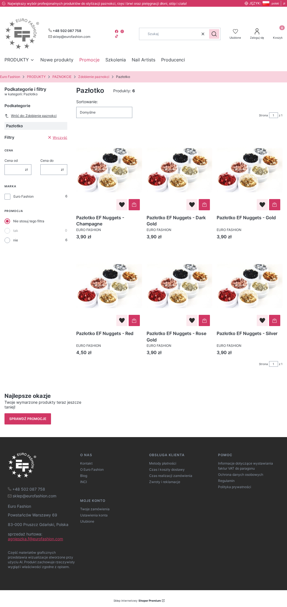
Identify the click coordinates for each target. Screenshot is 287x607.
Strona (263, 115)
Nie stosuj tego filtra (28, 221)
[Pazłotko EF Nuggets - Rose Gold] (179, 286)
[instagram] (123, 31)
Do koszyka (134, 204)
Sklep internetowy (137, 600)
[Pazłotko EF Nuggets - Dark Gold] (179, 170)
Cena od (11, 160)
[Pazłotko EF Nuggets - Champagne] (109, 170)
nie (15, 240)
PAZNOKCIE (61, 77)
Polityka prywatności (234, 487)
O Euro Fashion (92, 469)
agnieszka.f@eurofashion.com (35, 538)
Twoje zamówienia (95, 509)
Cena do (47, 160)
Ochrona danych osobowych (240, 474)
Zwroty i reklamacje (164, 482)
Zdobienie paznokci (93, 77)
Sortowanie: (87, 101)
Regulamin (226, 481)
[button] (214, 34)
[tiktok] (117, 36)
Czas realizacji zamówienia (170, 476)
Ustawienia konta (94, 515)
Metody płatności (162, 463)
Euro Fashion (10, 77)
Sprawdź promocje (27, 419)
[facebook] (117, 31)
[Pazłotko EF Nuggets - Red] (109, 286)
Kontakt (86, 463)
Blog (83, 476)
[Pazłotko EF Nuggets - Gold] (250, 170)
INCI (83, 482)
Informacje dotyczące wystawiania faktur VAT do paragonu (245, 465)
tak (15, 231)
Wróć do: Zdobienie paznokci (34, 116)
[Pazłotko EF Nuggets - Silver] (250, 286)
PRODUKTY (36, 77)
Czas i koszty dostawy (167, 469)
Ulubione (87, 521)
